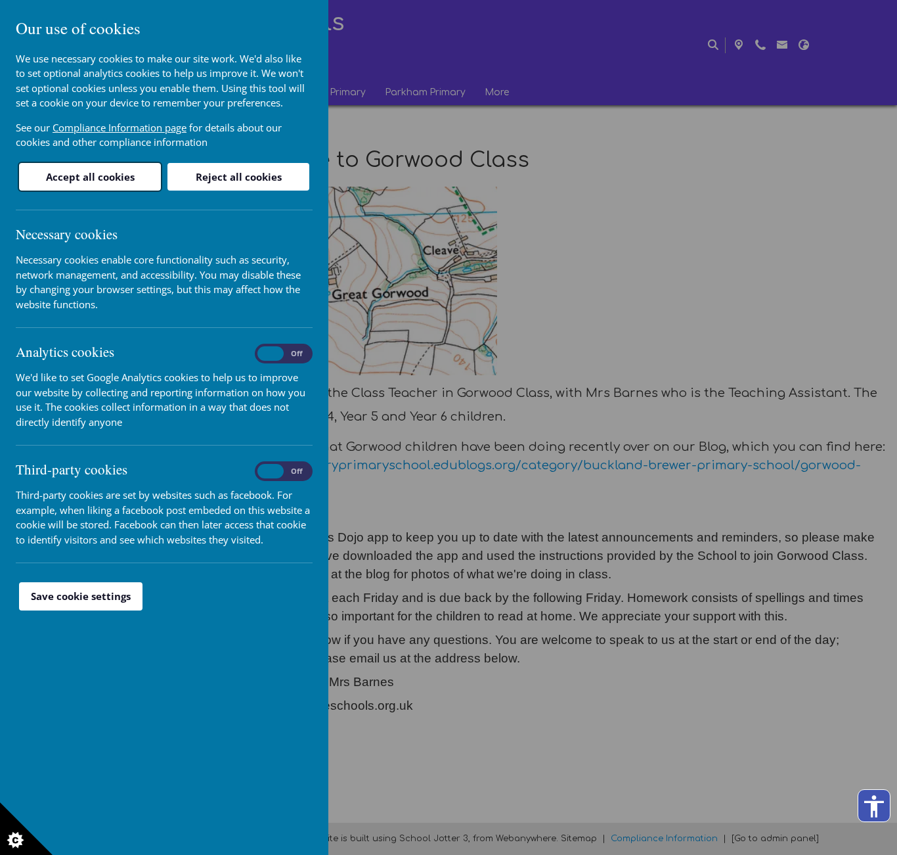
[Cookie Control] (26, 828)
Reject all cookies (239, 176)
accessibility (874, 806)
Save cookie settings (81, 596)
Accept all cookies (90, 176)
